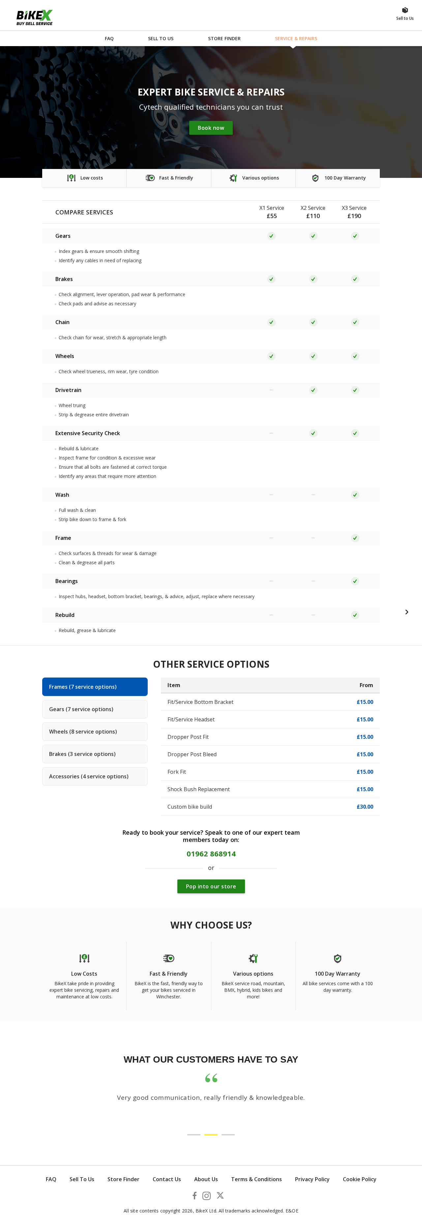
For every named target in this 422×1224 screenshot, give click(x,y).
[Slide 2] (211, 1134)
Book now (211, 127)
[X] (220, 1196)
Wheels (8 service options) (83, 731)
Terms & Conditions (256, 1179)
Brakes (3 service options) (82, 754)
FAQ (51, 1179)
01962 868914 (211, 853)
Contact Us (167, 1179)
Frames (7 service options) (83, 686)
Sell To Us (82, 1179)
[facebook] (194, 1196)
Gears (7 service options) (81, 709)
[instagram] (206, 1197)
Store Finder (123, 1179)
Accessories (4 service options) (89, 776)
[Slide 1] (193, 1134)
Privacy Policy (312, 1179)
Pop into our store (211, 886)
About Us (206, 1179)
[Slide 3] (228, 1134)
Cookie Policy (360, 1179)
